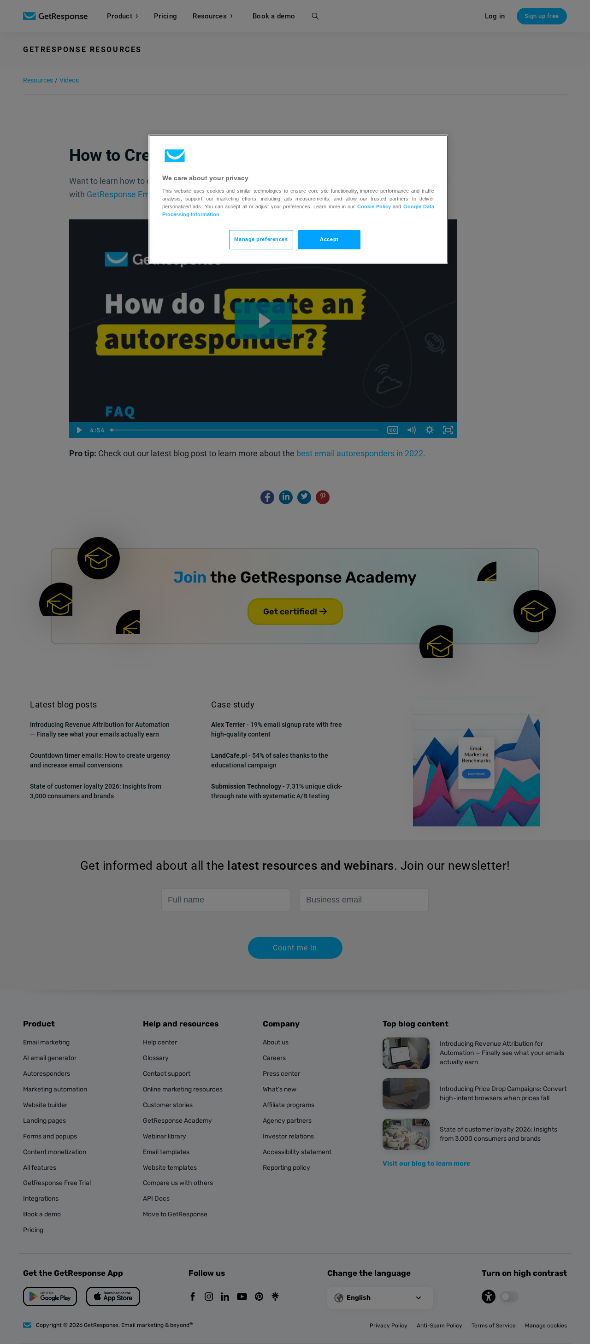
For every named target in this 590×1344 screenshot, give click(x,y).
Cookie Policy (374, 206)
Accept (329, 239)
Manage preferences (261, 239)
